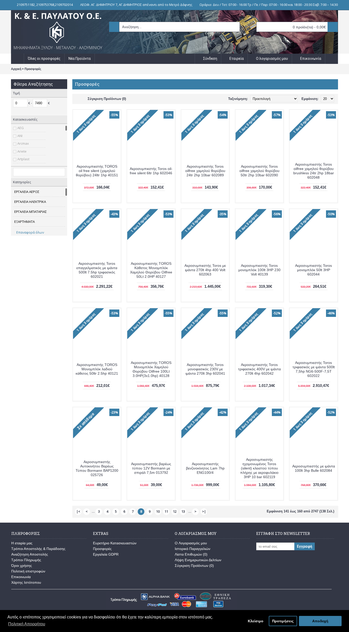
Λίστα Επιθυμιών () (191, 554)
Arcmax (23, 143)
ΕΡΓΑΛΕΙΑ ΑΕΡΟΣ (26, 191)
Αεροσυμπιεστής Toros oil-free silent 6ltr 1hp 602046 (151, 171)
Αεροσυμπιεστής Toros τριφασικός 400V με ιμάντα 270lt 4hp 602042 (259, 369)
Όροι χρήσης (21, 566)
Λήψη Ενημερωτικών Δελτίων (198, 560)
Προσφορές (33, 69)
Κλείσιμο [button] (255, 621)
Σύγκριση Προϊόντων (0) (107, 99)
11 (166, 511)
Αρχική (16, 69)
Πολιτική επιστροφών (28, 571)
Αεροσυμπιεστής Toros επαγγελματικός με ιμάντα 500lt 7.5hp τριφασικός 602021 (96, 270)
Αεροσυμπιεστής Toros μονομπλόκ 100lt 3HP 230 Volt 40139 (259, 269)
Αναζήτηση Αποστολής (29, 554)
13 (183, 511)
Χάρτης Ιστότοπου (26, 582)
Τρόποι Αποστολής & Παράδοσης (38, 549)
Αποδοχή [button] (320, 621)
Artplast (23, 159)
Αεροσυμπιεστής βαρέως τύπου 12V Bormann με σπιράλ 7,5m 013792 (151, 468)
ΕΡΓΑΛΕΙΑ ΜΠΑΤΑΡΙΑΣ (30, 211)
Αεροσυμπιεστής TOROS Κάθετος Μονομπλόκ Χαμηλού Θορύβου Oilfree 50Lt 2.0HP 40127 (151, 270)
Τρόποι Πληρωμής (26, 560)
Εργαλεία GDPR (106, 554)
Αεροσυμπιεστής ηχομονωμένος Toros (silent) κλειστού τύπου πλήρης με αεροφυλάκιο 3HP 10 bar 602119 (259, 468)
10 (158, 511)
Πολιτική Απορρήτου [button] (26, 624)
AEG (20, 127)
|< (78, 511)
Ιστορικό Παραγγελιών (192, 549)
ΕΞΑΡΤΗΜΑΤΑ (24, 221)
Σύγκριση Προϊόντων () (194, 566)
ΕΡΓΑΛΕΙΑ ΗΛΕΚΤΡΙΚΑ (30, 201)
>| (204, 511)
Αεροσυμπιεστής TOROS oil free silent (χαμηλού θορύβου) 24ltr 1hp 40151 (97, 170)
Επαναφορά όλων (30, 232)
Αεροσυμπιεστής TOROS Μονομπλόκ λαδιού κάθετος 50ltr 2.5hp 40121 (97, 369)
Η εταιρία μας (21, 543)
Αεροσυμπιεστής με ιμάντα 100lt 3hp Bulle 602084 (313, 468)
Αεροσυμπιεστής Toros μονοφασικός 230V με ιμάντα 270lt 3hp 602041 (205, 369)
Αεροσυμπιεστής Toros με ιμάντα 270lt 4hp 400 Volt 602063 (205, 269)
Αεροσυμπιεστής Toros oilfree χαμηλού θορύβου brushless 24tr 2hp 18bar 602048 (313, 170)
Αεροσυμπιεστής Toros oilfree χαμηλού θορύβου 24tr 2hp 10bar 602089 (205, 170)
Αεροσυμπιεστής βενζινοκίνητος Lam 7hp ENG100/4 (205, 468)
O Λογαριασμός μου (191, 543)
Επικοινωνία (21, 577)
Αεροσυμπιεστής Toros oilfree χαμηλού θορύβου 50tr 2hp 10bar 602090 (259, 170)
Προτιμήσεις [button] (283, 621)
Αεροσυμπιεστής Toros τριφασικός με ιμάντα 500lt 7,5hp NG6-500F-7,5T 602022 (314, 369)
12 (175, 511)
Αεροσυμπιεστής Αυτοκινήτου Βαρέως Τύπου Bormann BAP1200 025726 (97, 468)
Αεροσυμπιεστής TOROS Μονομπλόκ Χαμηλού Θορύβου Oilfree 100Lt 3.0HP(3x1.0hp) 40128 (151, 369)
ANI (19, 135)
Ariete (22, 151)
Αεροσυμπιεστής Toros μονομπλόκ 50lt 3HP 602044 (313, 269)
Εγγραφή (304, 546)
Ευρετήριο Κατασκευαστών (114, 543)
